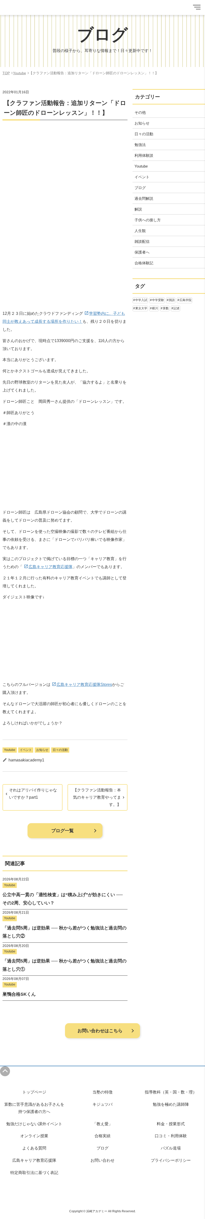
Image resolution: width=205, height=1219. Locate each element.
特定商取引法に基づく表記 (34, 1172)
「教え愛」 (102, 1124)
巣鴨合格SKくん (19, 994)
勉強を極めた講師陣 (171, 1104)
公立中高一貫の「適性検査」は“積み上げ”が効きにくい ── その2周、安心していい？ (62, 898)
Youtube (9, 750)
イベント (26, 750)
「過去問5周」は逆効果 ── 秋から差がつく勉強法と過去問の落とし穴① (64, 964)
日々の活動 (60, 750)
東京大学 (141, 308)
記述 (177, 308)
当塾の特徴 (102, 1092)
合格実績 (102, 1136)
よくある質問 (34, 1148)
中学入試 (141, 300)
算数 (166, 308)
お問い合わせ (102, 1160)
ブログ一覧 (62, 830)
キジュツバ (102, 1104)
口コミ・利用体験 (171, 1136)
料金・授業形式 (171, 1124)
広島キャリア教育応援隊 (50, 567)
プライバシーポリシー (171, 1160)
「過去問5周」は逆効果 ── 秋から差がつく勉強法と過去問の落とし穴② (64, 931)
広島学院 (186, 300)
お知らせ (42, 750)
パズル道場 (171, 1148)
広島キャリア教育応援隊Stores (84, 684)
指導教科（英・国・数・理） (171, 1092)
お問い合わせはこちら (100, 1030)
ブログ (102, 1148)
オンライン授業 (34, 1136)
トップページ (34, 1092)
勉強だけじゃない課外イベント (34, 1124)
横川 (155, 308)
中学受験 (158, 300)
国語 (172, 300)
